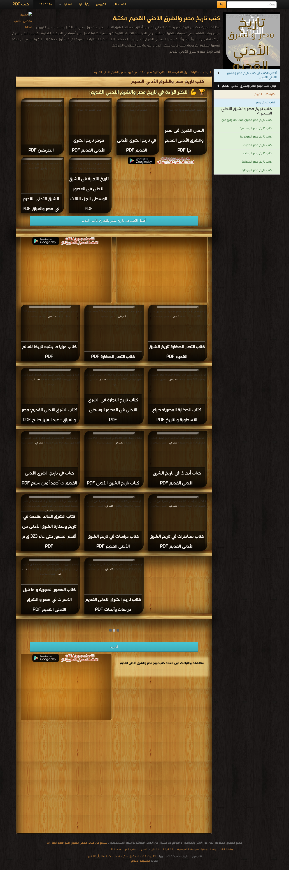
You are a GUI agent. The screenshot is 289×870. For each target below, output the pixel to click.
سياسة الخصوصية (188, 849)
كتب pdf (130, 849)
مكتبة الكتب (44, 4)
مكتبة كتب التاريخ (265, 94)
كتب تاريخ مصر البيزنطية (257, 170)
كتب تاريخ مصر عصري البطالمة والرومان (246, 120)
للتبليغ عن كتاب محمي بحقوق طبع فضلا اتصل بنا (77, 842)
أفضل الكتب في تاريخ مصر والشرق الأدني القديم (114, 220)
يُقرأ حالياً (84, 4)
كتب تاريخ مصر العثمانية (257, 162)
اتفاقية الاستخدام (162, 849)
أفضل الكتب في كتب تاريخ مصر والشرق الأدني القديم (251, 75)
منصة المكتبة (208, 849)
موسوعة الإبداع (140, 860)
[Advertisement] (114, 777)
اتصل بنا (142, 849)
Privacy (116, 849)
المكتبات (66, 4)
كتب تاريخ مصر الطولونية (256, 137)
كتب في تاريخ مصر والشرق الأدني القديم (118, 72)
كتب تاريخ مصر (265, 102)
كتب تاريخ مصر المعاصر (257, 153)
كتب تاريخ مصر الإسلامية (256, 128)
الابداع (207, 72)
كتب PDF (20, 4)
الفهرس (101, 4)
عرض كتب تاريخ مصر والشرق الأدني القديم (249, 86)
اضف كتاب (119, 4)
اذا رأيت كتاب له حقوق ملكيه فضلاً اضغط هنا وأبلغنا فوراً (121, 856)
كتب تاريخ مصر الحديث (257, 145)
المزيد (114, 646)
